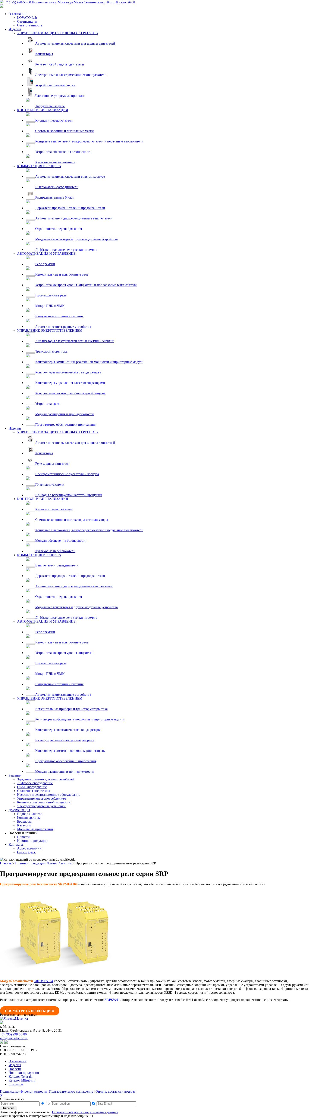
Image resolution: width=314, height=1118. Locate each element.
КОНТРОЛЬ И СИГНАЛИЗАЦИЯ (42, 110)
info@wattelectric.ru (14, 1038)
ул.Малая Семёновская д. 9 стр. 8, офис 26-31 (95, 2)
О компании (17, 14)
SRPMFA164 (43, 981)
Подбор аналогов (29, 814)
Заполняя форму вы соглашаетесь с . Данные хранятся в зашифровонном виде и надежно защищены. (59, 1114)
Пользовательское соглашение (71, 1091)
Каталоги (24, 825)
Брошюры (24, 821)
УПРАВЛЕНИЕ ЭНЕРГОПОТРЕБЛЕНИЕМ (49, 330)
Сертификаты (27, 21)
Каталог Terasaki (20, 1076)
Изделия (15, 29)
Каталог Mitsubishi (22, 1080)
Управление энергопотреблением (41, 798)
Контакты (16, 844)
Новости (23, 837)
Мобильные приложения (35, 829)
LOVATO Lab (27, 17)
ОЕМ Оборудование (32, 787)
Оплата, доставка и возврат (115, 1091)
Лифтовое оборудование (35, 783)
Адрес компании (29, 848)
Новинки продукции (32, 840)
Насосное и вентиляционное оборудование (48, 794)
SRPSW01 (112, 1000)
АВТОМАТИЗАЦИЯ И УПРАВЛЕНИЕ (46, 253)
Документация (19, 810)
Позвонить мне (43, 2)
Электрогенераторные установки (41, 806)
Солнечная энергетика (33, 791)
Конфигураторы (29, 817)
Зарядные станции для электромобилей (46, 779)
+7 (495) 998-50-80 (17, 2)
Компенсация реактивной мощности (43, 802)
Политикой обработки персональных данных (85, 1112)
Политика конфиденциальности (23, 1091)
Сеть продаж (26, 852)
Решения (15, 775)
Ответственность (29, 25)
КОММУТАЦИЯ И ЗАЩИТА (39, 166)
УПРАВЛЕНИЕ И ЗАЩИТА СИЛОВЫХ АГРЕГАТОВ (57, 33)
